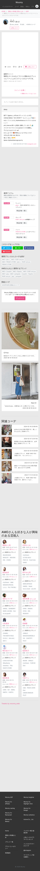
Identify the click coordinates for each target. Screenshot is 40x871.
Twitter (7, 248)
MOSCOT (6, 557)
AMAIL (13, 690)
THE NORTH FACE (8, 636)
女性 (23, 24)
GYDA (24, 611)
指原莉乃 (25, 651)
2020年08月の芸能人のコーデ (10, 285)
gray (13, 276)
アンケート (20, 298)
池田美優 (29, 599)
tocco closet (26, 589)
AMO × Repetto (17, 271)
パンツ (18, 229)
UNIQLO (25, 633)
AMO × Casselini (7, 271)
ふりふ (5, 587)
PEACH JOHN (31, 688)
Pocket (7, 251)
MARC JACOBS (7, 611)
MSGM (25, 660)
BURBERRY (12, 608)
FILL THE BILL (12, 587)
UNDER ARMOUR (28, 693)
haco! (24, 640)
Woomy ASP (9, 797)
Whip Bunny (6, 663)
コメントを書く (20, 90)
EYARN (9, 560)
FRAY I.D (25, 560)
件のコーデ (13, 549)
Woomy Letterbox (29, 815)
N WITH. (11, 692)
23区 (24, 688)
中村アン (25, 678)
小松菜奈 (5, 623)
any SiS (33, 589)
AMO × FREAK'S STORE (9, 262)
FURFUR (32, 663)
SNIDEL (25, 586)
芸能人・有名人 (25, 6)
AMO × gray (5, 274)
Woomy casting (10, 808)
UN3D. (25, 562)
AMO (27, 11)
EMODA (30, 608)
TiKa (11, 665)
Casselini (24, 274)
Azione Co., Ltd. (29, 819)
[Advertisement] (20, 169)
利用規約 (7, 853)
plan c (17, 205)
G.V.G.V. (5, 638)
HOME (3, 11)
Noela (30, 586)
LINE (19, 248)
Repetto (30, 274)
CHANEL (5, 633)
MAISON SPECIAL (8, 585)
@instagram (27, 850)
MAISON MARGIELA (29, 636)
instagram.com (31, 144)
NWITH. (5, 692)
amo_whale (14, 24)
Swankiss (6, 665)
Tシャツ (18, 203)
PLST (24, 695)
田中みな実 (26, 572)
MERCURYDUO (27, 584)
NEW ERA (12, 557)
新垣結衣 (5, 572)
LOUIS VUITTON (8, 660)
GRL (29, 611)
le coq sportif (6, 613)
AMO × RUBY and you (17, 259)
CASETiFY (29, 638)
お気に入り (14, 28)
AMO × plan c (6, 259)
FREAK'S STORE (21, 232)
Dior (14, 611)
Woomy (19, 2)
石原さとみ (26, 545)
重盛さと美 (6, 545)
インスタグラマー (7, 6)
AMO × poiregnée (15, 274)
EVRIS (24, 608)
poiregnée (18, 276)
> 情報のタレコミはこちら (28, 93)
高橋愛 (24, 623)
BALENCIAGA (7, 555)
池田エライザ (7, 599)
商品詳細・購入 (22, 210)
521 (9, 690)
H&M (11, 582)
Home (7, 831)
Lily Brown (26, 555)
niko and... (12, 638)
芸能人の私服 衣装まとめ (15, 11)
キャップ (18, 217)
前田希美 (5, 678)
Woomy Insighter (29, 797)
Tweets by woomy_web (11, 703)
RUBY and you (20, 219)
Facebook (29, 248)
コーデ (17, 6)
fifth (4, 560)
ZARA (4, 690)
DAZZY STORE (7, 668)
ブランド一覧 (9, 842)
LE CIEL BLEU (27, 557)
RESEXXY (26, 613)
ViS (24, 638)
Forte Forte (32, 560)
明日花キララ (7, 651)
